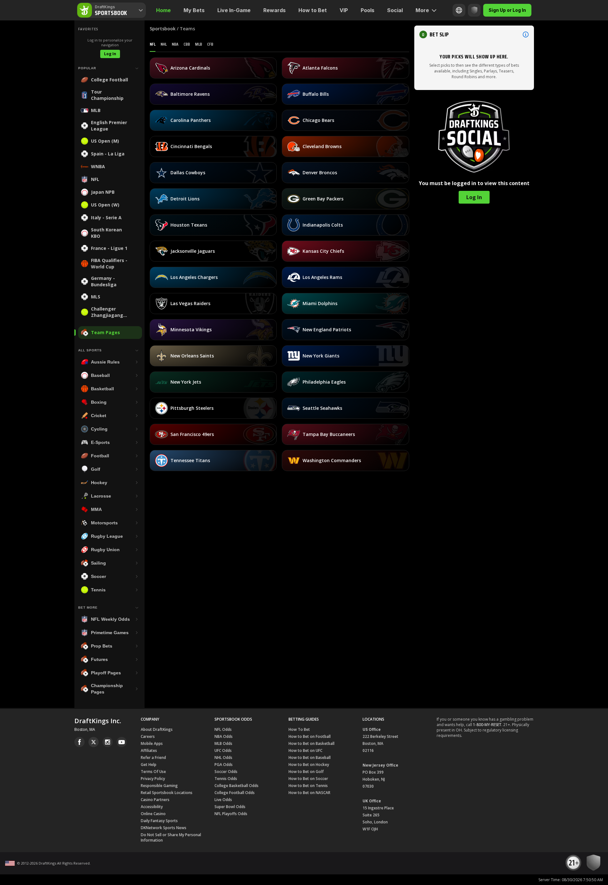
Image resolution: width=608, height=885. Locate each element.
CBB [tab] (187, 44)
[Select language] (459, 10)
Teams (187, 29)
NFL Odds (223, 729)
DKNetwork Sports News (163, 827)
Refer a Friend (153, 757)
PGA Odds (223, 764)
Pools (367, 10)
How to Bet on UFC (305, 750)
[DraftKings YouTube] (121, 742)
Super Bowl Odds (229, 806)
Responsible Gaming (159, 785)
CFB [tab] (210, 44)
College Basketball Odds (236, 785)
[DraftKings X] (93, 742)
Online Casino (153, 813)
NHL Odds (223, 757)
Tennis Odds (225, 778)
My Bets (194, 10)
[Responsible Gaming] (474, 10)
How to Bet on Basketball (311, 743)
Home (163, 10)
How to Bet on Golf (306, 771)
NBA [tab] (175, 44)
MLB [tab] (198, 44)
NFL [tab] (152, 44)
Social (395, 10)
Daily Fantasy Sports (159, 820)
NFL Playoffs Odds (230, 813)
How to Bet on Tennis (308, 785)
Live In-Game (234, 10)
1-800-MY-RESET (487, 724)
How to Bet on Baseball (310, 757)
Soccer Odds (225, 771)
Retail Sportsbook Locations (166, 792)
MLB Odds (223, 743)
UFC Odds (223, 750)
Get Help (148, 764)
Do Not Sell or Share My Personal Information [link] (171, 837)
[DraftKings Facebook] (79, 742)
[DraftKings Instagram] (107, 742)
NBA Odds (223, 736)
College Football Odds (234, 792)
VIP (344, 10)
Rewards (274, 10)
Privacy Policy (153, 778)
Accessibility (152, 806)
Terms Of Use (153, 771)
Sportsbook (163, 29)
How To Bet (299, 729)
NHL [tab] (164, 44)
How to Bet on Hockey (309, 764)
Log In (110, 53)
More (422, 10)
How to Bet (312, 10)
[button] (474, 34)
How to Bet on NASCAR (309, 792)
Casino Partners (155, 799)
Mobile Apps (152, 743)
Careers (148, 736)
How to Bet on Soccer (308, 778)
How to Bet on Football (310, 736)
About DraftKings (157, 729)
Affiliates (149, 750)
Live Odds (223, 799)
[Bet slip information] (525, 34)
